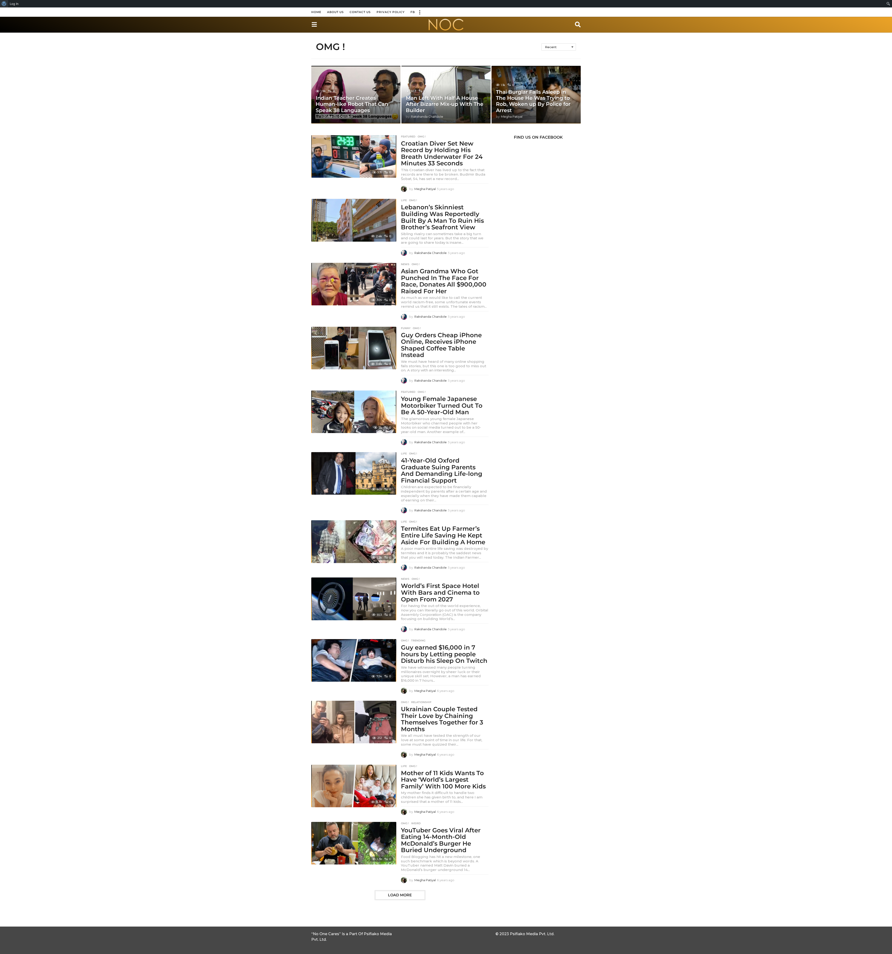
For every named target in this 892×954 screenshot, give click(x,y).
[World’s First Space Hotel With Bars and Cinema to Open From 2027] (353, 598)
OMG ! (422, 136)
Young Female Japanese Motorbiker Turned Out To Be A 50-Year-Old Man (441, 405)
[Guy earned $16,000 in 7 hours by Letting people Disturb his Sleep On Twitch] (353, 660)
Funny (405, 328)
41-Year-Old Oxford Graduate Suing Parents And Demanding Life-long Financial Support (441, 470)
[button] (419, 12)
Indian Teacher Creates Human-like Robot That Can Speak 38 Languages (352, 104)
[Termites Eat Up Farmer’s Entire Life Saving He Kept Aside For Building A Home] (353, 541)
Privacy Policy (391, 12)
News (405, 264)
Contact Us (360, 12)
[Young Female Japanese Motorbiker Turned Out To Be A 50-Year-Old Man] (353, 411)
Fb (412, 12)
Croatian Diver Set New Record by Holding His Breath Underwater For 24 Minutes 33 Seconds (442, 153)
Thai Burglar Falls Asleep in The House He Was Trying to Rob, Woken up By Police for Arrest (533, 101)
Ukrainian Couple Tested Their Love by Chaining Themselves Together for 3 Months (442, 719)
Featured (408, 136)
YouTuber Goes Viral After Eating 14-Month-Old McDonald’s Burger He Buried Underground (441, 840)
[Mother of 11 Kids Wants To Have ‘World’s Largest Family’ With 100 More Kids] (353, 786)
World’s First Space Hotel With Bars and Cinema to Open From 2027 (440, 592)
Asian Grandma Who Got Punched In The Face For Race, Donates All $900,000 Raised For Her (443, 281)
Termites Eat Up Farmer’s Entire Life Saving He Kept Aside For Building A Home (443, 535)
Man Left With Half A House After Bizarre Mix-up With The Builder (444, 104)
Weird (416, 823)
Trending (418, 640)
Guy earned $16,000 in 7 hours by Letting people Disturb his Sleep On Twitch (444, 654)
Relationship (421, 702)
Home (316, 12)
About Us (335, 12)
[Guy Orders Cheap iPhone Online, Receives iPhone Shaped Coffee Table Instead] (353, 348)
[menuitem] (4, 3)
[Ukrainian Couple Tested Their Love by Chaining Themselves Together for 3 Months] (353, 722)
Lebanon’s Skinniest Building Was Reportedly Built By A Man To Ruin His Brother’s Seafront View (442, 217)
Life (404, 200)
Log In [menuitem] (14, 4)
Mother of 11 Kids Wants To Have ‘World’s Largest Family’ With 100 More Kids (443, 779)
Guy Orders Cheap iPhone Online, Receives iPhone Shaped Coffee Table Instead (441, 345)
